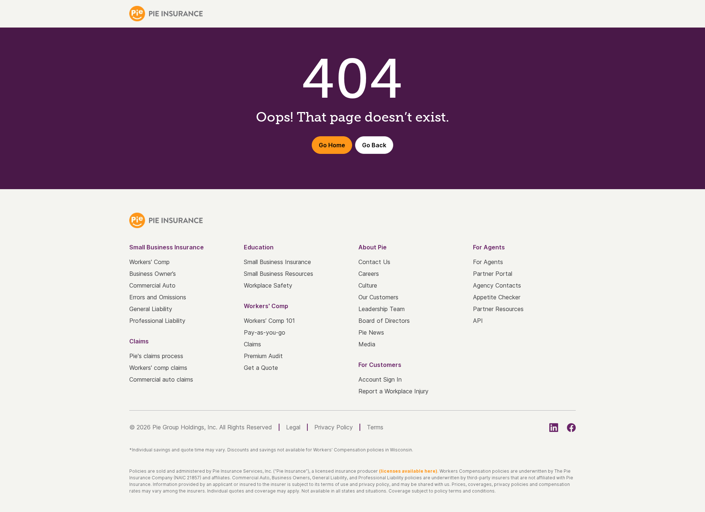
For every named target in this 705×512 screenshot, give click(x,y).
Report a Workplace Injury (393, 391)
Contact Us (374, 262)
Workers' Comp (149, 262)
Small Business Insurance (277, 262)
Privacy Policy (333, 427)
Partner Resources (498, 309)
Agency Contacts (497, 285)
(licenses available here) (408, 471)
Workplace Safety (268, 285)
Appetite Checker (496, 297)
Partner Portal (492, 273)
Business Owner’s (152, 273)
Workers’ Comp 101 (269, 320)
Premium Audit (263, 356)
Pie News (371, 332)
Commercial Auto (152, 285)
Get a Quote (261, 367)
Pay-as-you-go (264, 332)
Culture (367, 285)
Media (366, 344)
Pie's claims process (156, 356)
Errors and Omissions (157, 297)
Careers (368, 273)
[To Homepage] (166, 13)
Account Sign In (380, 379)
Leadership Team (381, 309)
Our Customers (378, 297)
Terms (375, 427)
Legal (293, 427)
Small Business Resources (278, 273)
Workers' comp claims (158, 367)
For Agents (488, 262)
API (478, 320)
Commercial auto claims (161, 379)
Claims (252, 344)
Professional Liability (157, 320)
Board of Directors (384, 320)
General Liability (150, 309)
